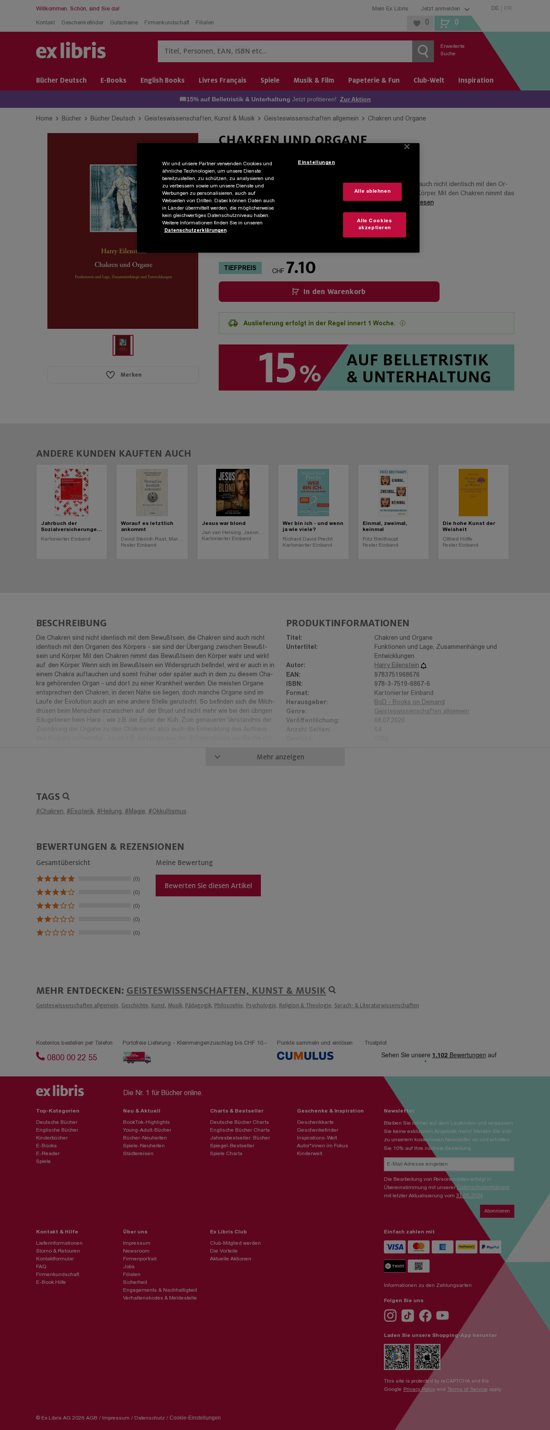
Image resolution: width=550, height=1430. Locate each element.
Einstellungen (316, 162)
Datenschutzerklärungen (195, 230)
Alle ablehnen (372, 191)
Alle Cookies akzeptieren (374, 225)
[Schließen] (407, 146)
